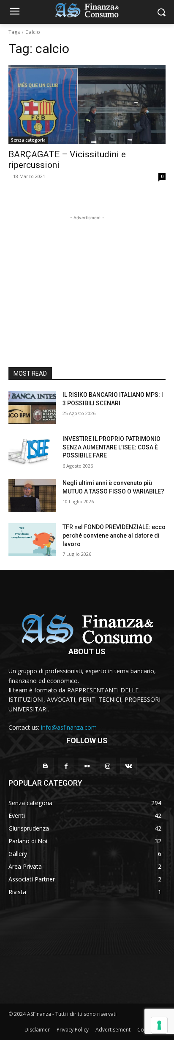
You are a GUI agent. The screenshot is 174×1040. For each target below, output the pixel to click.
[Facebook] (66, 766)
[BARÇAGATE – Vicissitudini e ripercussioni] (87, 104)
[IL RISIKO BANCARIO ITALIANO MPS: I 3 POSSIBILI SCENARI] (32, 407)
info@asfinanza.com (69, 727)
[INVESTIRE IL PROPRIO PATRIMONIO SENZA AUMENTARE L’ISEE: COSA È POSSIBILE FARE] (32, 451)
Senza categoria (28, 140)
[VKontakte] (128, 766)
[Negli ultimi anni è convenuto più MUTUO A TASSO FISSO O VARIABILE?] (32, 495)
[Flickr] (87, 766)
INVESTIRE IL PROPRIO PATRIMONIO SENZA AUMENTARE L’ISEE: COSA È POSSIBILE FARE (111, 447)
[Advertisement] (87, 275)
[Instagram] (108, 766)
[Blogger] (45, 766)
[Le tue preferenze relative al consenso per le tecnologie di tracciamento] (159, 1025)
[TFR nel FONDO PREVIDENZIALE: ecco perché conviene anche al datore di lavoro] (32, 539)
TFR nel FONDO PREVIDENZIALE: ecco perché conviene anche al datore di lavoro (114, 535)
